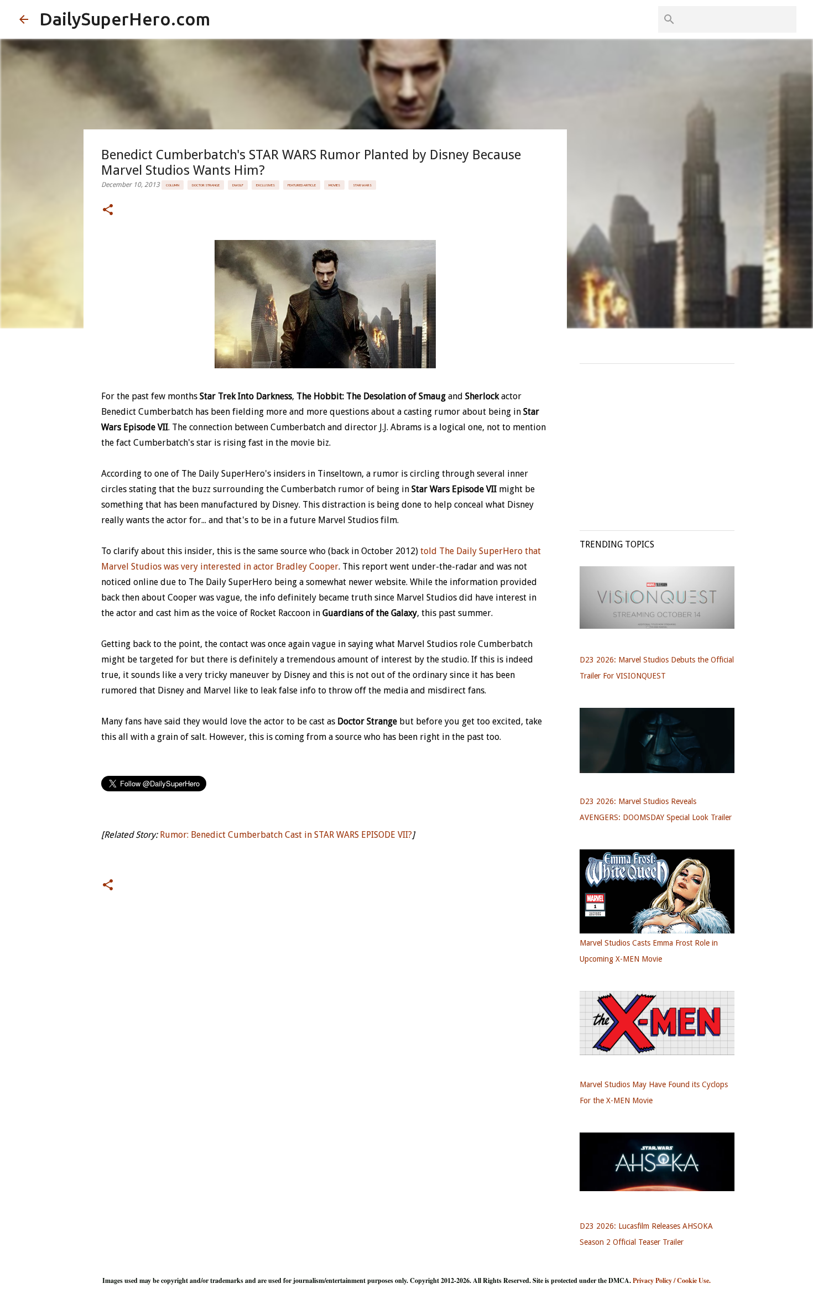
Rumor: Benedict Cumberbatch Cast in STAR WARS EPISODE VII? (286, 834)
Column (172, 185)
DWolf (237, 185)
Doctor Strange (206, 185)
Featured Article (302, 185)
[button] (107, 210)
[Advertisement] (663, 441)
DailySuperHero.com (124, 19)
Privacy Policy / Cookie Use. (672, 1280)
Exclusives (265, 185)
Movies (334, 185)
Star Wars (362, 185)
